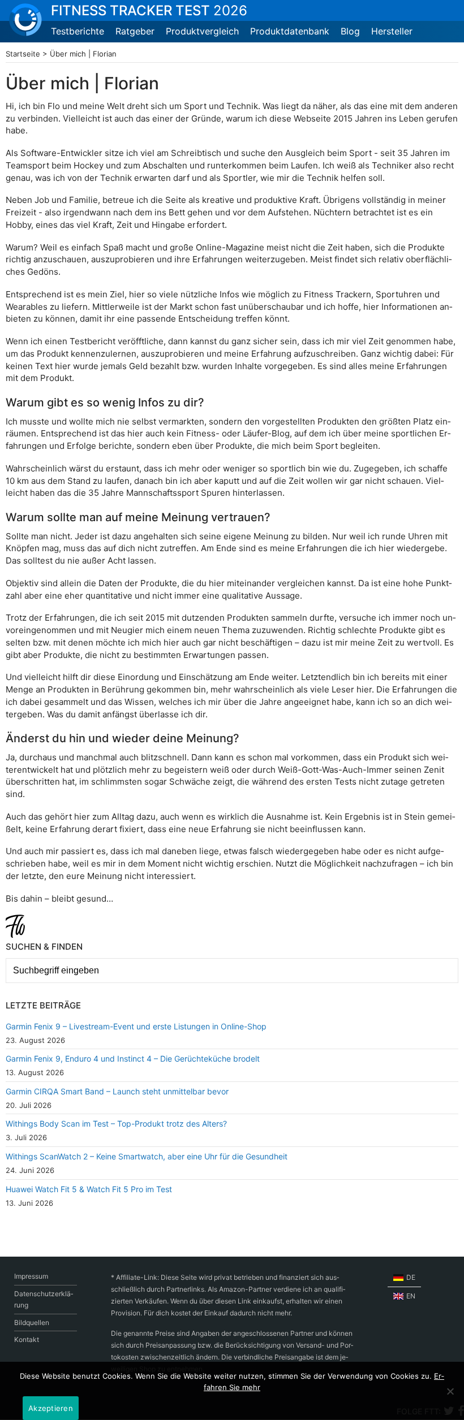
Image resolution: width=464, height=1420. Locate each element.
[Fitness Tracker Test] (25, 20)
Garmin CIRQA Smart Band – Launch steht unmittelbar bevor (117, 1091)
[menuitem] (404, 1278)
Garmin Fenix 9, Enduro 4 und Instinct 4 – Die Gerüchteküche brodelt (133, 1058)
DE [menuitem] (410, 1277)
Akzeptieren (50, 1408)
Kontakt (26, 1339)
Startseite (23, 53)
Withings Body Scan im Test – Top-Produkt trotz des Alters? (116, 1123)
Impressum (31, 1276)
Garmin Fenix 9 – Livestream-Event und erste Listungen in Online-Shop (136, 1026)
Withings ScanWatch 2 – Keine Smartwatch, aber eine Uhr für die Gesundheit (146, 1156)
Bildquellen (31, 1322)
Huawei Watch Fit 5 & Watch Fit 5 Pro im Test (89, 1189)
